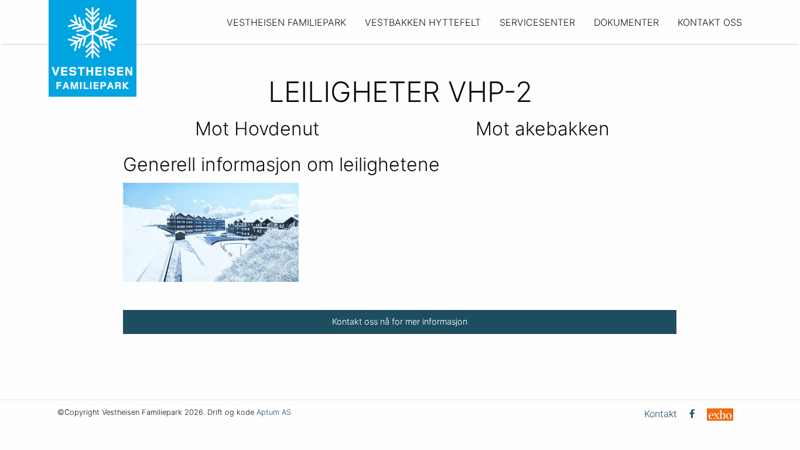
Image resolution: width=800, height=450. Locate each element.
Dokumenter (626, 22)
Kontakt (660, 414)
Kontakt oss (710, 22)
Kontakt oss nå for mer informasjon (399, 321)
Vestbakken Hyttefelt (423, 22)
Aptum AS (274, 412)
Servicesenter (537, 22)
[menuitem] (286, 22)
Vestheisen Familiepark (286, 22)
